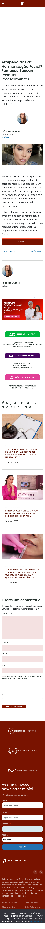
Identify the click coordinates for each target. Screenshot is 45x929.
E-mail (5, 654)
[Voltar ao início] (23, 3)
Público (6, 835)
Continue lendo (22, 242)
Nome (5, 643)
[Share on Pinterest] (28, 926)
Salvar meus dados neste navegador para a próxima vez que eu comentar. (22, 678)
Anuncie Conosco (11, 902)
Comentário (7, 613)
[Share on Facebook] (5, 926)
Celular (5, 694)
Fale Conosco (31, 902)
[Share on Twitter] (17, 926)
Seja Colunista (32, 907)
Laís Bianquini (11, 131)
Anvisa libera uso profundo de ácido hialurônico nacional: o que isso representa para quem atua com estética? (22, 573)
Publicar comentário (14, 706)
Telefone (6, 823)
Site (3, 665)
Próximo (36, 251)
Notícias (5, 137)
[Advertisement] (22, 30)
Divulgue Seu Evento (8, 908)
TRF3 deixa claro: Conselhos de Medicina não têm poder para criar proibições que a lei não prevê (21, 453)
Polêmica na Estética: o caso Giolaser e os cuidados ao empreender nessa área (21, 513)
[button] (3, 3)
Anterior (9, 251)
